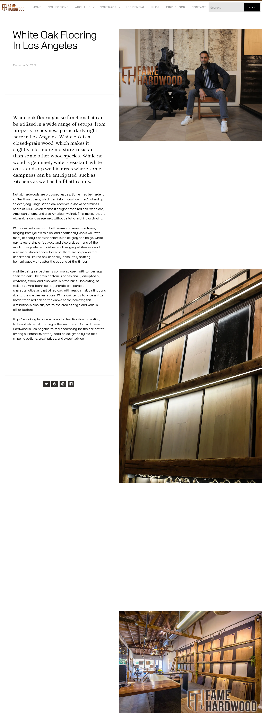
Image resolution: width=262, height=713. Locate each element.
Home (37, 7)
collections (58, 7)
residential (135, 7)
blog (155, 7)
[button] (84, 7)
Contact (199, 7)
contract (108, 7)
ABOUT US (83, 7)
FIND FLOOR (175, 7)
